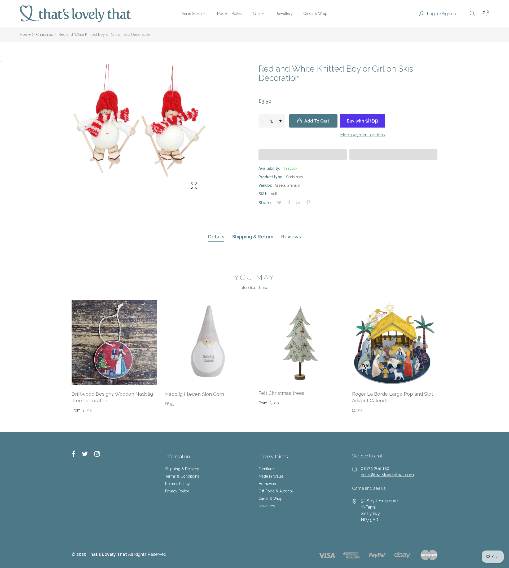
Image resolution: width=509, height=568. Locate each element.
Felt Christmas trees (281, 393)
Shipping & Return (252, 236)
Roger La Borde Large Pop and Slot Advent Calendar (392, 397)
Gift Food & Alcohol (275, 491)
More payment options (362, 134)
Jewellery (266, 506)
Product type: (270, 177)
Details (216, 236)
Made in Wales (271, 476)
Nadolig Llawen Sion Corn (194, 394)
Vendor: (265, 185)
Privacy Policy (177, 491)
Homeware (267, 484)
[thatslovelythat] (75, 13)
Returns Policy (177, 484)
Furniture (266, 469)
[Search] (472, 13)
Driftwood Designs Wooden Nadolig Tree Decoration (112, 397)
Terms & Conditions (182, 476)
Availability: (269, 168)
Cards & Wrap (270, 498)
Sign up (449, 14)
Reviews (291, 236)
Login (432, 14)
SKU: (262, 194)
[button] (302, 154)
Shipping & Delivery (182, 469)
